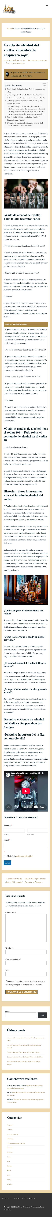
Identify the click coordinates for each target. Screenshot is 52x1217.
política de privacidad (24, 856)
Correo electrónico (12, 959)
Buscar (7, 1011)
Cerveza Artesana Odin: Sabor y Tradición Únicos (23, 1052)
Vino (8, 1175)
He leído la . (20, 856)
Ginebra (9, 1148)
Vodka (44, 60)
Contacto (17, 1199)
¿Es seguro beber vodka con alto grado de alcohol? (27, 114)
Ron (8, 1161)
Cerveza (9, 1129)
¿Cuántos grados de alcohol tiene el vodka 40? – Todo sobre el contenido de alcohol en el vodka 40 (26, 96)
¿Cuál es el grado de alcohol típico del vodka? (26, 106)
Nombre (6, 834)
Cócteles (10, 1139)
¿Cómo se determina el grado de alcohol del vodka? (28, 109)
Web (7, 970)
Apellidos (30, 834)
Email (7, 840)
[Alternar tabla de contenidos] (43, 85)
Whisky (9, 1184)
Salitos (9, 1166)
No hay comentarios (16, 63)
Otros (9, 1157)
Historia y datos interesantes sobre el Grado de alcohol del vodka (24, 102)
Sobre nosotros (6, 1199)
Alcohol (9, 1125)
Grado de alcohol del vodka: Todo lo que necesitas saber (26, 90)
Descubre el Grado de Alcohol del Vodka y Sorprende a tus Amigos (23, 118)
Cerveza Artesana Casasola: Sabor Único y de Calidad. (25, 1057)
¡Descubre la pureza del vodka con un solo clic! (25, 123)
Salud (9, 1170)
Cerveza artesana (12, 1134)
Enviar (7, 862)
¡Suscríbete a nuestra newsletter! (21, 125)
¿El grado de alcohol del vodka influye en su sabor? (28, 111)
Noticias (9, 1152)
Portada (10, 28)
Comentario (10, 912)
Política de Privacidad (29, 1199)
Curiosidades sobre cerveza (16, 1143)
